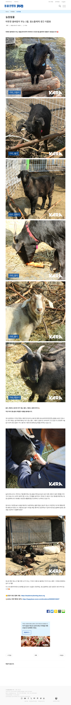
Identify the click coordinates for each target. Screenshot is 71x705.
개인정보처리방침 (33, 701)
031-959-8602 (33, 693)
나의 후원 (50, 2)
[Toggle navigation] (64, 6)
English (63, 2)
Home (7, 11)
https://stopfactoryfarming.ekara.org (33, 596)
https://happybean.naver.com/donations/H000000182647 (41, 599)
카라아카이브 (9, 2)
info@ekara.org (12, 693)
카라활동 (12, 11)
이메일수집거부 (41, 701)
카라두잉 (16, 2)
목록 (36, 655)
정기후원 (57, 2)
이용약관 (26, 701)
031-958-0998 (22, 693)
